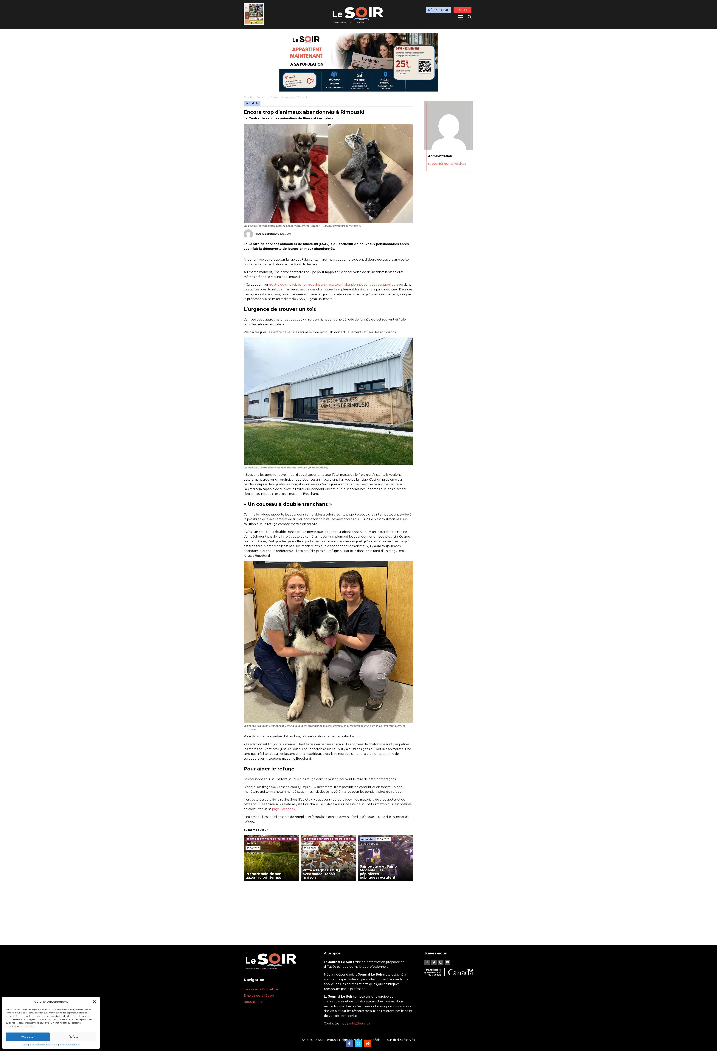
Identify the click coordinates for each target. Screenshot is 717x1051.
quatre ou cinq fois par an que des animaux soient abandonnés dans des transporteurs (333, 284)
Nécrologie (438, 10)
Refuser (74, 1036)
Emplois (462, 10)
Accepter (28, 1036)
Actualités (249, 97)
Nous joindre (253, 1002)
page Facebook (283, 809)
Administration (267, 234)
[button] (94, 1002)
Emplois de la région (259, 995)
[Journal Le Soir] (358, 14)
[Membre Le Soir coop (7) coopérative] (358, 62)
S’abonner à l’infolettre (261, 989)
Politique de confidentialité (36, 1044)
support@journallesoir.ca (447, 163)
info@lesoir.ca (359, 1023)
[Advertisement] (328, 909)
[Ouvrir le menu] (460, 17)
